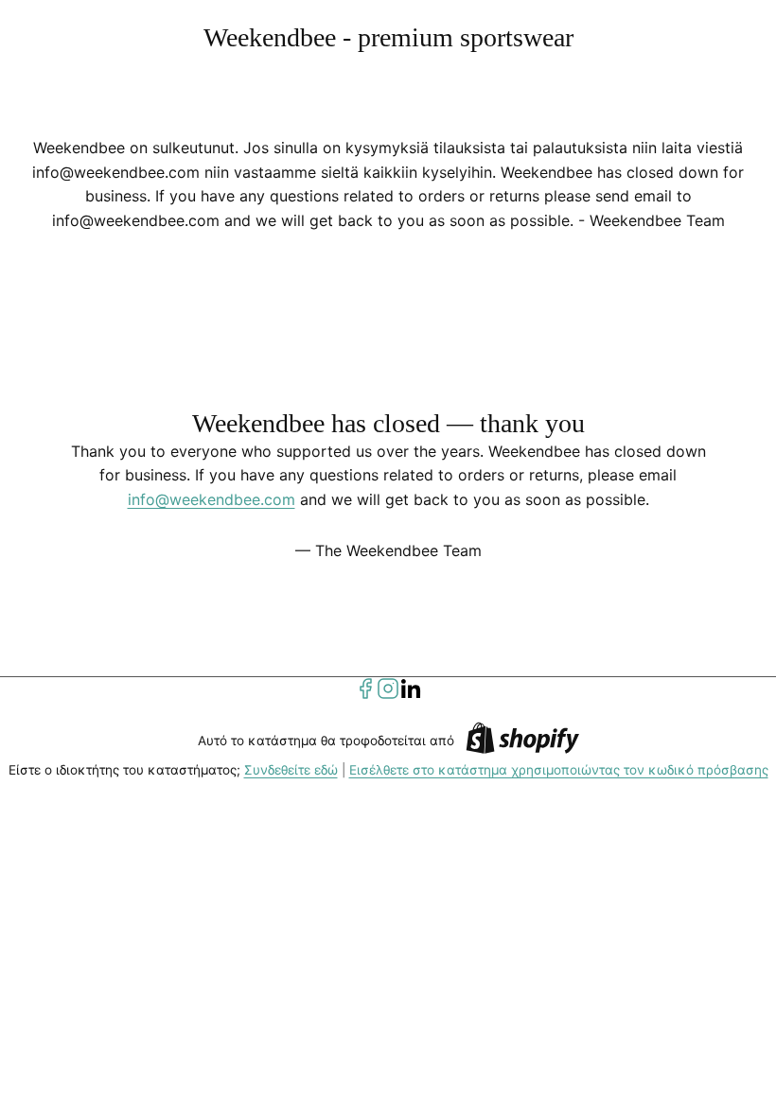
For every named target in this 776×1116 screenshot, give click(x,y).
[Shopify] (522, 741)
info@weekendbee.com (211, 499)
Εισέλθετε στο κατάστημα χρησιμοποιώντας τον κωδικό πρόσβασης (558, 769)
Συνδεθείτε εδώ (291, 769)
